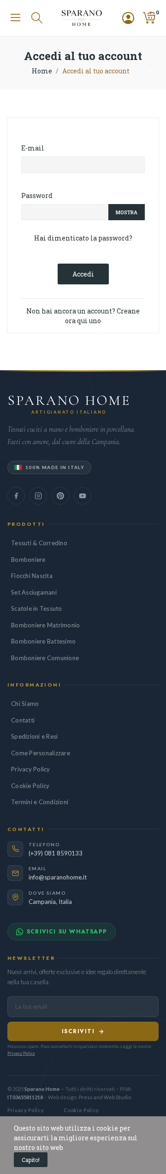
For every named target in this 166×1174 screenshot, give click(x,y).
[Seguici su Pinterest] (60, 496)
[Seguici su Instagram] (38, 496)
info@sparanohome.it (58, 877)
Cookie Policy (30, 785)
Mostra (126, 212)
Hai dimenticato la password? (83, 238)
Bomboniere (28, 559)
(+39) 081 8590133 (56, 853)
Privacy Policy (30, 769)
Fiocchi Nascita (32, 575)
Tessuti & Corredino (39, 543)
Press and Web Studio (105, 1097)
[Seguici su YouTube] (82, 496)
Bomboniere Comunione (45, 658)
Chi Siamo (25, 703)
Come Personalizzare (40, 753)
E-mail (32, 148)
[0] (148, 18)
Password (37, 195)
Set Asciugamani (34, 592)
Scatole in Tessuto (36, 608)
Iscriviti (78, 1031)
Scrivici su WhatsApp (67, 931)
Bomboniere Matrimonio (45, 625)
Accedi (83, 274)
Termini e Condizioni (39, 802)
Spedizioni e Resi (34, 736)
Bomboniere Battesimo (43, 641)
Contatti (23, 720)
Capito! (31, 1159)
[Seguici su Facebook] (16, 496)
